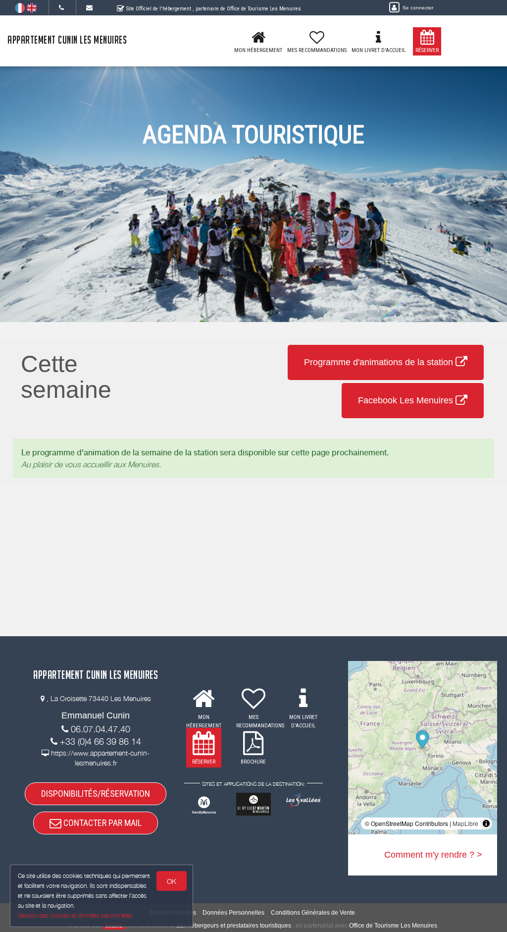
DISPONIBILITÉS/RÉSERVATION (95, 793)
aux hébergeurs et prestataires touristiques (233, 925)
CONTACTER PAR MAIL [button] (101, 823)
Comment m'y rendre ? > (433, 855)
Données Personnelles (233, 912)
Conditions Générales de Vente (313, 912)
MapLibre (465, 823)
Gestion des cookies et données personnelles (75, 915)
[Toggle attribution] (486, 823)
